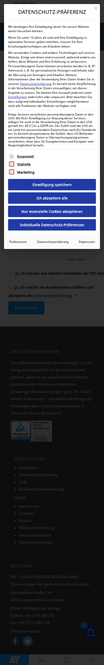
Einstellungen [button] (17, 97)
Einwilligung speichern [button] (52, 184)
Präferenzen (18, 242)
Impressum (87, 242)
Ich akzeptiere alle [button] (52, 198)
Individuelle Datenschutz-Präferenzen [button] (52, 224)
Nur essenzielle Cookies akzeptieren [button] (52, 211)
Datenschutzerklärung (35, 84)
